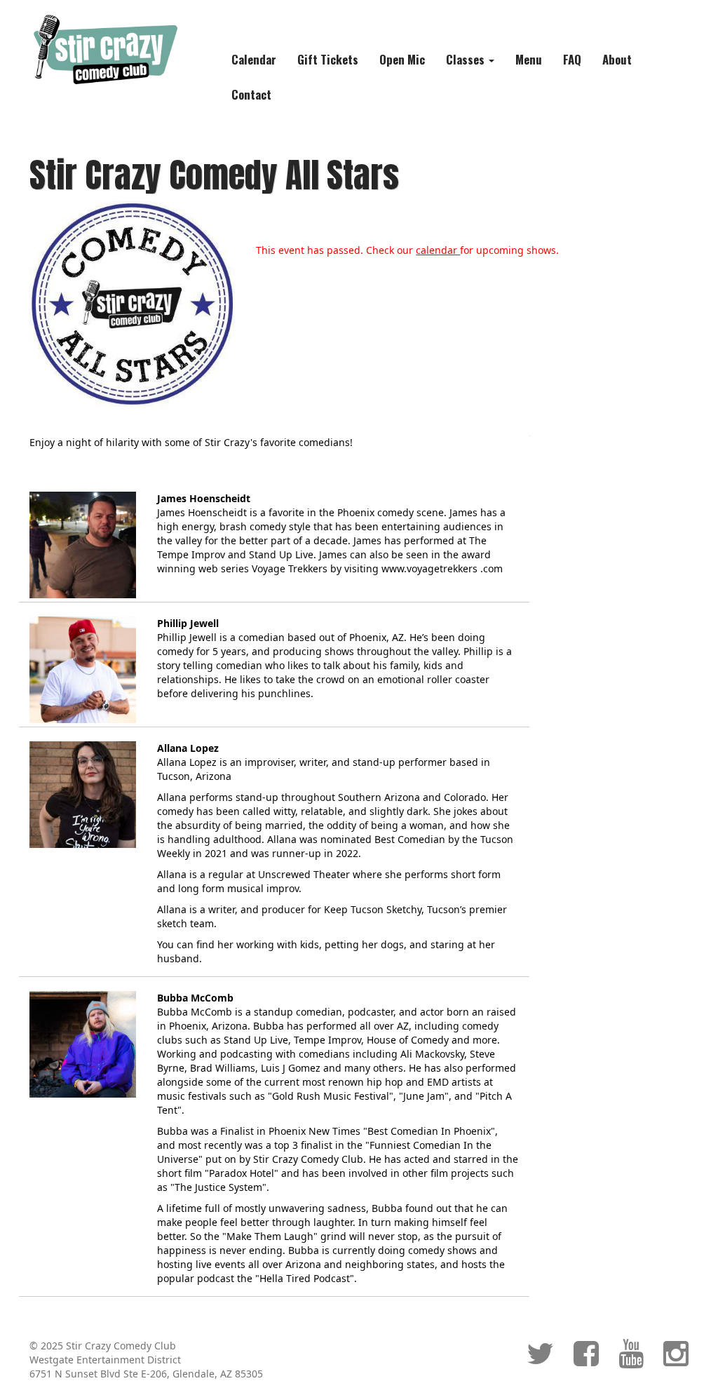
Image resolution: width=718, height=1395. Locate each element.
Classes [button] (466, 59)
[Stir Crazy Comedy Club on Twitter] (540, 1360)
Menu (528, 59)
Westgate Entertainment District (105, 1359)
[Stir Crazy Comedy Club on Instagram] (676, 1360)
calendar (438, 250)
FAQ (572, 59)
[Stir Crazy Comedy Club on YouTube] (631, 1360)
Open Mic (402, 59)
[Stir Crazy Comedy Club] (104, 48)
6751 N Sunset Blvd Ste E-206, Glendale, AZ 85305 (146, 1373)
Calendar (253, 59)
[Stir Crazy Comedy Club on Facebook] (586, 1360)
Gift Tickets (327, 59)
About (617, 59)
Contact (251, 94)
